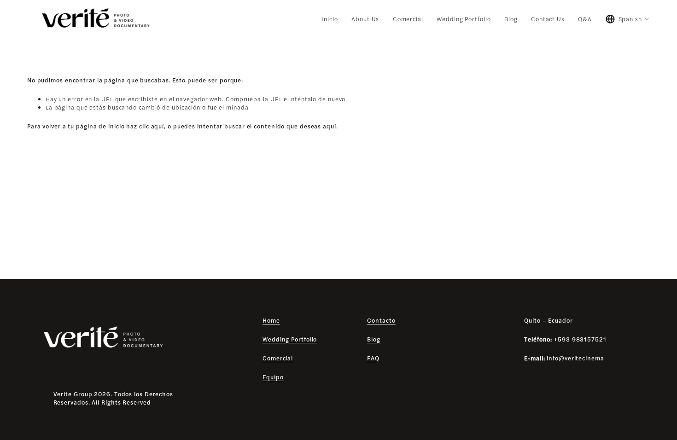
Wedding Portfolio (463, 19)
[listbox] (628, 19)
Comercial (408, 19)
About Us (365, 19)
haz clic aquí (145, 126)
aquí (329, 126)
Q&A (585, 19)
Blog (511, 19)
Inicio (329, 19)
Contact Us (548, 19)
